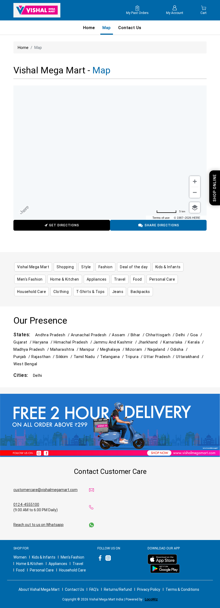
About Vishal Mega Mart (39, 589)
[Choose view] (194, 207)
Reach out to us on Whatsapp (38, 524)
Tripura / (134, 356)
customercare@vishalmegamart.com (45, 489)
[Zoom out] (194, 192)
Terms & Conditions (182, 589)
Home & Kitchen (29, 563)
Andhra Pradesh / (53, 334)
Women (20, 557)
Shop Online (214, 188)
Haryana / (43, 342)
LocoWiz (151, 599)
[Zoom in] (194, 181)
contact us (129, 27)
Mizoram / (137, 349)
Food (20, 570)
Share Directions (162, 225)
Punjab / (22, 356)
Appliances (58, 563)
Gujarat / (23, 342)
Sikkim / (64, 356)
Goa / (196, 334)
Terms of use (161, 217)
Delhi (37, 375)
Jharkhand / (150, 342)
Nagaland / (159, 349)
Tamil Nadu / (87, 356)
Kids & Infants (43, 557)
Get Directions (64, 225)
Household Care (72, 570)
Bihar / (138, 334)
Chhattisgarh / (161, 334)
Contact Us (74, 589)
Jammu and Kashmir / (115, 342)
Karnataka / (175, 342)
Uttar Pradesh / (160, 356)
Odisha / (179, 349)
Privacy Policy (148, 589)
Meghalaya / (113, 349)
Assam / (121, 334)
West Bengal (25, 363)
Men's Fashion (72, 557)
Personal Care (42, 570)
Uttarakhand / (190, 356)
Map (106, 27)
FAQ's (93, 589)
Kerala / (196, 342)
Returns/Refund (118, 589)
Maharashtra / (65, 349)
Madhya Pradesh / (31, 349)
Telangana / (112, 356)
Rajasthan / (43, 356)
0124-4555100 (26, 504)
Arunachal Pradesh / (91, 334)
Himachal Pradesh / (73, 342)
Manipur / (90, 349)
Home (89, 27)
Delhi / (183, 334)
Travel (77, 563)
